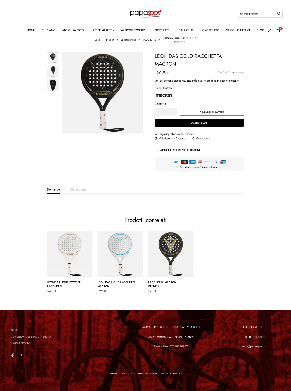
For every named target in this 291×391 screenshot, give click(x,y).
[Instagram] (21, 355)
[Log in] (270, 30)
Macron (167, 88)
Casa (97, 40)
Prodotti (110, 40)
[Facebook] (12, 355)
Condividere (203, 138)
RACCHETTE (149, 40)
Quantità (160, 104)
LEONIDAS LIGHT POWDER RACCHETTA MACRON (64, 286)
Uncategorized (128, 40)
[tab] (53, 189)
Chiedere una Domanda (172, 138)
